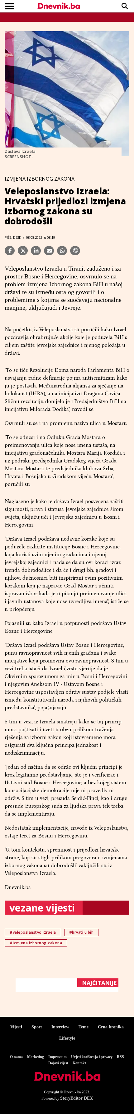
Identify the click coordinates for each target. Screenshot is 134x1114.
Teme (84, 1027)
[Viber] (75, 250)
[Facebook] (10, 250)
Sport (36, 1027)
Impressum (57, 1057)
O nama (16, 1057)
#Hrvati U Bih (81, 932)
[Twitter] (23, 250)
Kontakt (79, 1063)
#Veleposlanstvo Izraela (33, 932)
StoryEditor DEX (76, 1098)
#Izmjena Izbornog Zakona (36, 943)
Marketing (35, 1057)
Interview (60, 1027)
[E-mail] (49, 250)
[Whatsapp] (62, 250)
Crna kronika (111, 1027)
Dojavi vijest (58, 1063)
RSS (120, 1057)
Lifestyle (67, 1038)
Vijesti (16, 1027)
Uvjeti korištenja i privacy (91, 1057)
